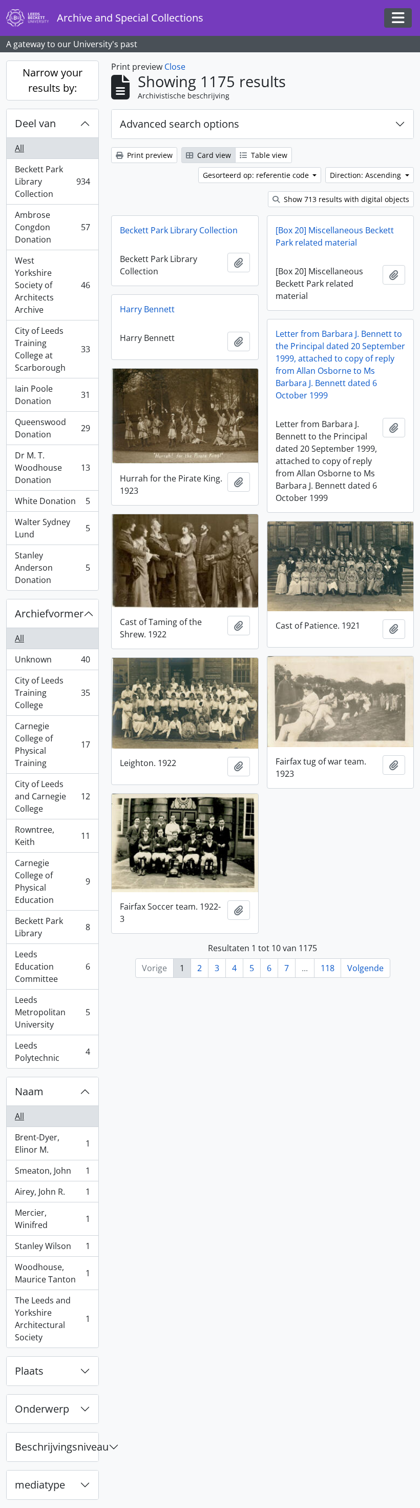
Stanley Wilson (52, 1248)
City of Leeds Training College (52, 693)
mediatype (40, 1485)
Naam (29, 1091)
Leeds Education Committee (52, 966)
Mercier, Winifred (52, 1219)
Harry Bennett (147, 309)
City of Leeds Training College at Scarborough (52, 349)
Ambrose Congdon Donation (52, 227)
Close (174, 66)
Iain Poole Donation (52, 395)
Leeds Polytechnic (52, 1051)
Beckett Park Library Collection (52, 181)
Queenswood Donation (52, 428)
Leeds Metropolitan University (52, 1012)
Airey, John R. (52, 1194)
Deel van (35, 123)
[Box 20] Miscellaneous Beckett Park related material (335, 236)
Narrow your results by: (52, 80)
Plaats (29, 1371)
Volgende (365, 968)
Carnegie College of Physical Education (52, 881)
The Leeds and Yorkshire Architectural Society (52, 1319)
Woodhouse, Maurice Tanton (52, 1273)
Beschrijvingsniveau (56, 1447)
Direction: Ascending (366, 175)
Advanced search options (179, 124)
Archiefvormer (49, 613)
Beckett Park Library (52, 927)
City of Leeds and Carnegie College (52, 796)
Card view (213, 155)
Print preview (149, 155)
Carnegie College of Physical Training (52, 744)
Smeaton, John (52, 1173)
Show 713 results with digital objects (345, 199)
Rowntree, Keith (52, 836)
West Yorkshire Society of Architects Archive (52, 285)
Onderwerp (42, 1409)
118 (327, 968)
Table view (268, 155)
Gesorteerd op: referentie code (257, 175)
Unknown (52, 662)
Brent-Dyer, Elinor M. (52, 1143)
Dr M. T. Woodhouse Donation (52, 468)
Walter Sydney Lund (52, 528)
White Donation (52, 503)
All (19, 148)
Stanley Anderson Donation (52, 568)
